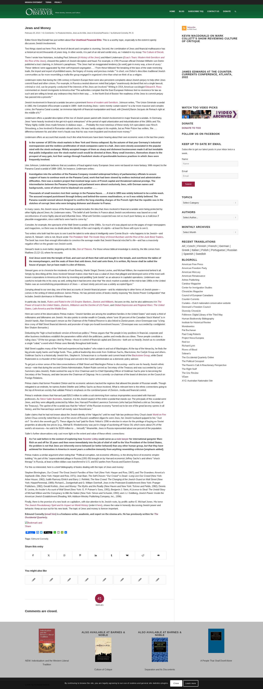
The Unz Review (190, 373)
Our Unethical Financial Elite (86, 40)
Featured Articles (65, 33)
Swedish (201, 253)
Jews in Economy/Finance (98, 33)
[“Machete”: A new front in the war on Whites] (157, 579)
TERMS (48, 2)
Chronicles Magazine (192, 291)
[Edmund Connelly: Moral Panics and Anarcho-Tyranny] (122, 579)
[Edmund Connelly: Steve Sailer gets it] (33, 579)
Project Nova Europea (193, 338)
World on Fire (159, 414)
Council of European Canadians (197, 295)
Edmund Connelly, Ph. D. (123, 33)
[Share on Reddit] (143, 555)
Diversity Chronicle (191, 311)
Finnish (201, 246)
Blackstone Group (141, 355)
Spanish (188, 253)
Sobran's (186, 353)
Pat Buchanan (189, 330)
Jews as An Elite (79, 33)
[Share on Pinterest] (80, 555)
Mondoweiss (188, 326)
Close (176, 683)
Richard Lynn (188, 345)
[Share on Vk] (127, 555)
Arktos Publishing (190, 279)
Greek (185, 250)
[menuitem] (34, 2)
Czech (191, 246)
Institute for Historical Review (196, 322)
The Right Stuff (189, 369)
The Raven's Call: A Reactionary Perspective (204, 365)
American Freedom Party (194, 268)
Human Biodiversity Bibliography (198, 318)
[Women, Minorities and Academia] (86, 579)
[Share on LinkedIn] (95, 555)
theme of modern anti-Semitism (102, 102)
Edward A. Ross (153, 86)
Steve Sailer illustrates (51, 399)
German (224, 246)
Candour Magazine (191, 283)
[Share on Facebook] (33, 555)
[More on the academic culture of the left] (51, 579)
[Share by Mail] (158, 555)
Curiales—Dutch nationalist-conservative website (206, 303)
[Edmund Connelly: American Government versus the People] (69, 579)
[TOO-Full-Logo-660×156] (53, 11)
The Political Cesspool (193, 361)
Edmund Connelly (39, 539)
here (99, 505)
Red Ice (186, 342)
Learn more (191, 683)
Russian (232, 250)
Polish (205, 250)
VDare (185, 376)
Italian (195, 250)
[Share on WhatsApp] (64, 555)
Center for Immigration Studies (197, 287)
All (183, 246)
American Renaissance (193, 276)
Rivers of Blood (189, 349)
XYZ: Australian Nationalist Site (197, 380)
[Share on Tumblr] (111, 555)
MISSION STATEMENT (33, 2)
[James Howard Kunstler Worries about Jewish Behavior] (104, 579)
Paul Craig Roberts (191, 334)
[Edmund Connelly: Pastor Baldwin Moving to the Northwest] (139, 579)
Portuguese (218, 250)
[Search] (235, 11)
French (212, 246)
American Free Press (192, 264)
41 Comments (48, 33)
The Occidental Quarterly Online (198, 357)
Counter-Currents (190, 299)
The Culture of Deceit (152, 52)
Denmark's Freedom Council (196, 307)
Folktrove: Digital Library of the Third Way (202, 314)
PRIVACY (58, 2)
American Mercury (191, 272)
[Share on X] (48, 555)
